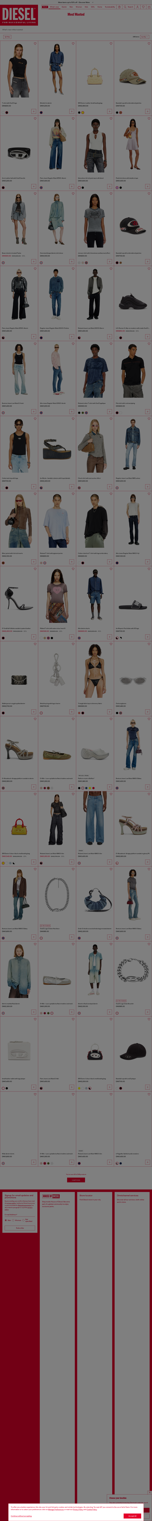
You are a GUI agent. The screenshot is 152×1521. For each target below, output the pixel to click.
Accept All (132, 1516)
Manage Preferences (56, 1509)
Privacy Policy (78, 1509)
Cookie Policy (92, 1509)
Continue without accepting (21, 1516)
